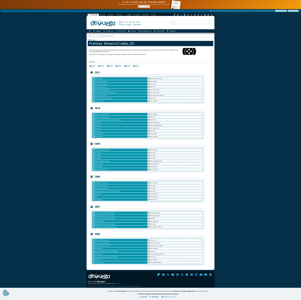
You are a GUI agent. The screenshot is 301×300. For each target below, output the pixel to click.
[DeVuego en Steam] (211, 14)
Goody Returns (99, 221)
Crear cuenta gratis (144, 6)
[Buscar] (209, 22)
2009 (110, 66)
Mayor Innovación (154, 194)
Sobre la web (91, 286)
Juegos (98, 31)
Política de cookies (169, 297)
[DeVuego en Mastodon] (188, 14)
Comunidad (160, 31)
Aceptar (143, 297)
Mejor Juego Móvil (154, 196)
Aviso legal (100, 286)
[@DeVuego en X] (181, 14)
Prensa (133, 31)
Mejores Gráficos (153, 81)
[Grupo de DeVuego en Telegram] (178, 14)
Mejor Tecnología (153, 248)
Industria (109, 31)
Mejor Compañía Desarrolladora (157, 254)
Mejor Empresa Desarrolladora (157, 95)
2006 (137, 66)
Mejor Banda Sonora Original (156, 245)
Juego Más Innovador (155, 89)
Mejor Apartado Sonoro (155, 215)
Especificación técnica (129, 286)
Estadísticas (145, 31)
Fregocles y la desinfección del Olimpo (105, 227)
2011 (93, 66)
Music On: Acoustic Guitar (102, 89)
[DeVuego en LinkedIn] (198, 14)
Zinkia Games (99, 166)
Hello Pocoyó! (99, 164)
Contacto (138, 286)
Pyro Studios (98, 254)
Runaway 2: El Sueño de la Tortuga (104, 213)
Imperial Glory (99, 248)
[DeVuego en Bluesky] (184, 14)
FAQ (96, 286)
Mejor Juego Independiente (156, 78)
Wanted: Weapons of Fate (102, 150)
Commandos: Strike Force (102, 240)
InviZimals (98, 122)
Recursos (122, 31)
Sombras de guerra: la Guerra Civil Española (107, 191)
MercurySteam (99, 199)
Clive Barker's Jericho (101, 183)
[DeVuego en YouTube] (204, 14)
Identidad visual (119, 286)
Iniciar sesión (281, 11)
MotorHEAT (98, 125)
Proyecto (172, 31)
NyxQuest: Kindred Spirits (102, 161)
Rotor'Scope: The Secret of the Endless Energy (108, 120)
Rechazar (155, 297)
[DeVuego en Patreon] (174, 14)
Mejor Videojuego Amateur (156, 226)
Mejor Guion (152, 87)
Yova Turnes (117, 283)
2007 (128, 66)
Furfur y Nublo (99, 101)
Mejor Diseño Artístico (155, 243)
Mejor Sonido (153, 84)
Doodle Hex (98, 194)
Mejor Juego (152, 98)
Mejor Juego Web (154, 101)
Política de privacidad (109, 286)
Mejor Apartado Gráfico (155, 213)
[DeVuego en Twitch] (201, 14)
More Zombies (99, 136)
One (96, 196)
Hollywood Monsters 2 (101, 81)
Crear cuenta (294, 11)
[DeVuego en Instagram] (191, 14)
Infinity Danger (99, 78)
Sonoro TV (98, 259)
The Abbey (98, 152)
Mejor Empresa (153, 133)
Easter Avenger (99, 262)
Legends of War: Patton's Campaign (105, 92)
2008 (119, 66)
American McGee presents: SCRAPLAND (106, 251)
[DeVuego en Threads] (194, 14)
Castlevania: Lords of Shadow (103, 98)
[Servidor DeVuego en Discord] (208, 14)
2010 (102, 66)
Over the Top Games (100, 95)
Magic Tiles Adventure (101, 169)
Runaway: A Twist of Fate (102, 114)
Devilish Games (99, 134)
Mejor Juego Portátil (154, 92)
